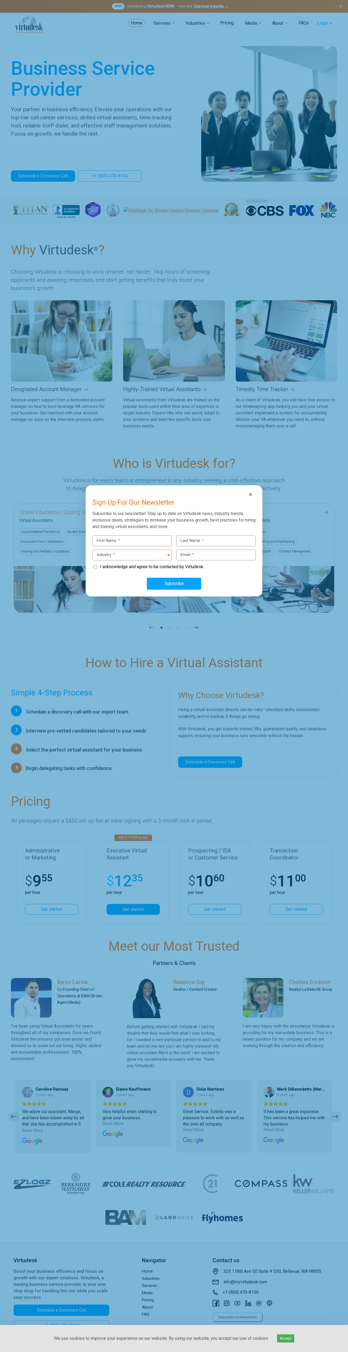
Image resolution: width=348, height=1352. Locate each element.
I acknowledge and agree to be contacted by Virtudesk (151, 566)
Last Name (192, 540)
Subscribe (174, 583)
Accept (285, 1338)
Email (187, 554)
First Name (108, 540)
